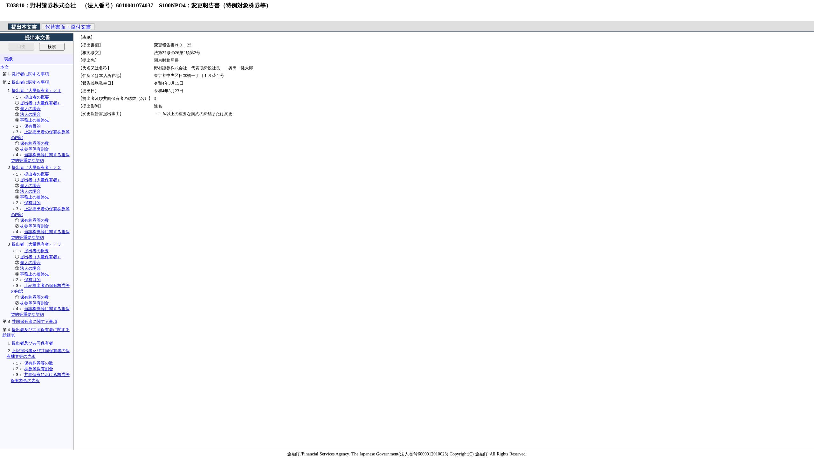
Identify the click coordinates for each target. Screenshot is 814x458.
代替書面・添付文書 (68, 27)
